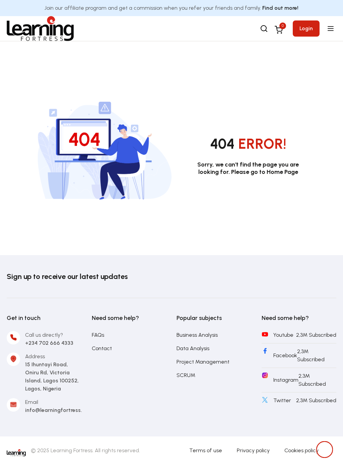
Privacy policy (253, 450)
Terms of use (205, 450)
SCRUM (186, 375)
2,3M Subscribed (316, 335)
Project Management (203, 362)
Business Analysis (197, 335)
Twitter (282, 400)
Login (306, 28)
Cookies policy (301, 450)
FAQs (98, 335)
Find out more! (280, 8)
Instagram (285, 380)
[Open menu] (331, 29)
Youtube (283, 335)
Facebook (285, 355)
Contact (102, 348)
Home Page (282, 172)
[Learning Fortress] (16, 452)
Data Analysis (193, 348)
